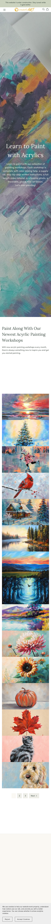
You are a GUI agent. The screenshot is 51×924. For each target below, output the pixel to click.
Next (33, 795)
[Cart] (48, 9)
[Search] (43, 9)
